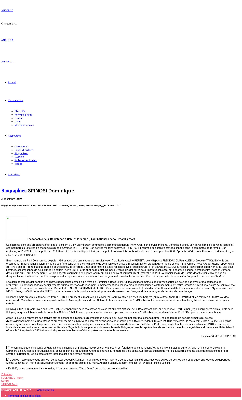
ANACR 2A (7, 10)
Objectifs (19, 111)
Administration (45, 390)
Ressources (14, 135)
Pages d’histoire (23, 150)
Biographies (21, 153)
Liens (17, 121)
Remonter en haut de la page (24, 395)
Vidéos (18, 163)
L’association (15, 100)
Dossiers (19, 156)
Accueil (12, 82)
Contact (19, 118)
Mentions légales (24, 125)
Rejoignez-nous (23, 114)
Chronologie (21, 146)
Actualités (14, 174)
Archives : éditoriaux (25, 160)
